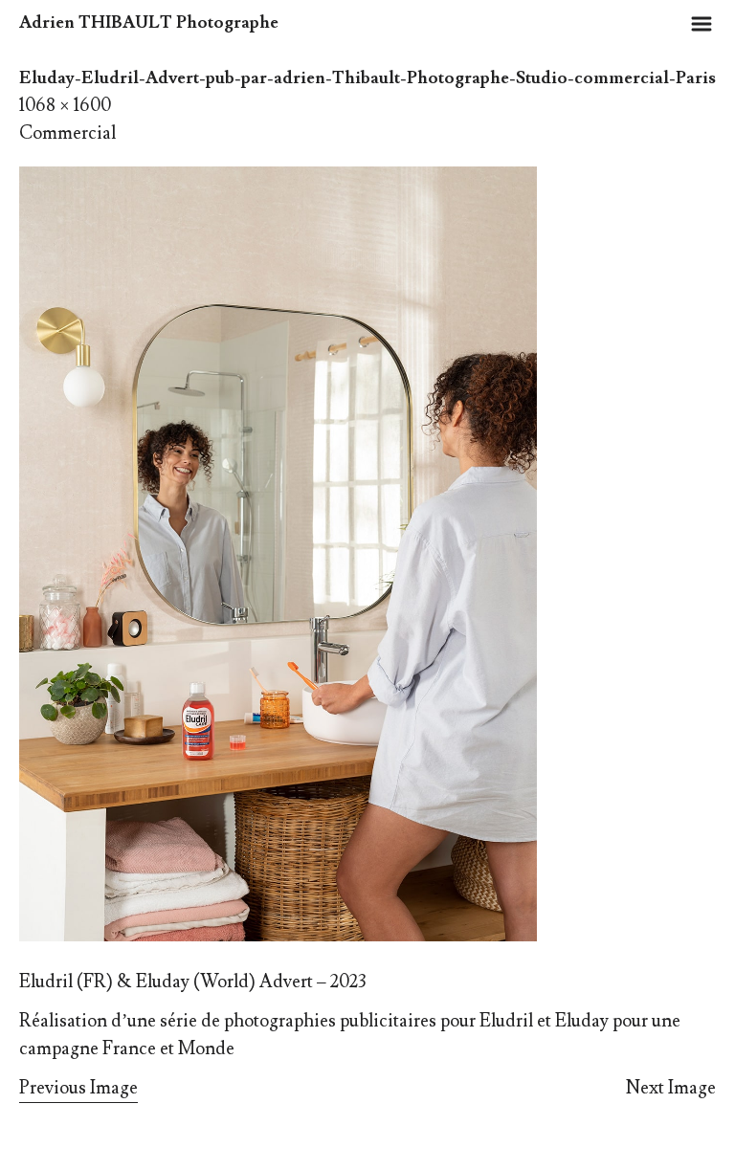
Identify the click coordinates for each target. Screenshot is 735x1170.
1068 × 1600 (65, 105)
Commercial (67, 132)
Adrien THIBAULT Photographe (148, 22)
